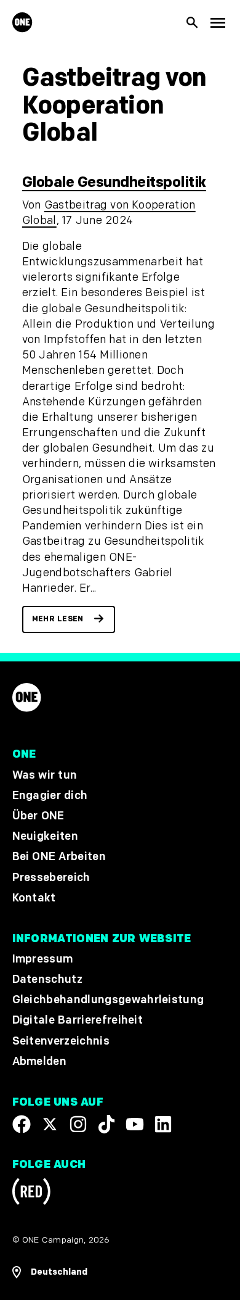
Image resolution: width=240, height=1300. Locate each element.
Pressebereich (51, 877)
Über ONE (38, 815)
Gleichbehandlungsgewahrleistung (108, 1000)
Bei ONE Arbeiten (59, 857)
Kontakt (34, 898)
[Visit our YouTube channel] (135, 1124)
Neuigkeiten (45, 836)
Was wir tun (45, 775)
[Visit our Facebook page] (21, 1124)
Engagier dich (50, 795)
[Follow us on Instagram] (78, 1124)
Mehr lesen (58, 619)
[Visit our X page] (50, 1124)
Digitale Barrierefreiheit (77, 1020)
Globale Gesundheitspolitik (114, 182)
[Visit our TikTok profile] (106, 1124)
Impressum (42, 959)
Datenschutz (47, 979)
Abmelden (39, 1061)
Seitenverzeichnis (61, 1041)
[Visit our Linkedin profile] (163, 1124)
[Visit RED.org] (31, 1193)
